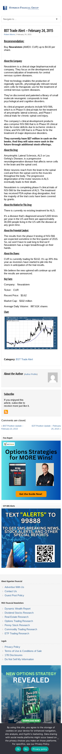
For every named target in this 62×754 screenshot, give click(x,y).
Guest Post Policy (14, 595)
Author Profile (31, 374)
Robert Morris (9, 34)
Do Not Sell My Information (19, 659)
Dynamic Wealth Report (17, 608)
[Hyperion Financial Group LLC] (31, 10)
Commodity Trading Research (21, 629)
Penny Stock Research (17, 625)
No (26, 749)
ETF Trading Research (17, 633)
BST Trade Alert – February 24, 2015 (28, 30)
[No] (58, 738)
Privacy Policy (12, 646)
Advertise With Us (14, 587)
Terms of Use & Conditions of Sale (23, 651)
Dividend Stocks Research (19, 612)
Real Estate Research (16, 616)
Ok (18, 749)
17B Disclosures (13, 655)
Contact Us (11, 591)
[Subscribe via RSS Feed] (6, 412)
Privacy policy (40, 749)
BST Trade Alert (24, 359)
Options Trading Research (19, 621)
